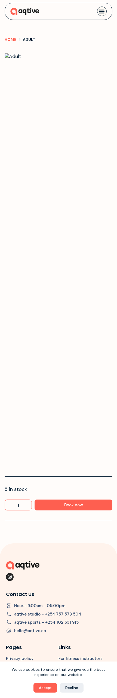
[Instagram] (10, 577)
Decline (71, 687)
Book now (73, 505)
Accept (45, 687)
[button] (102, 11)
